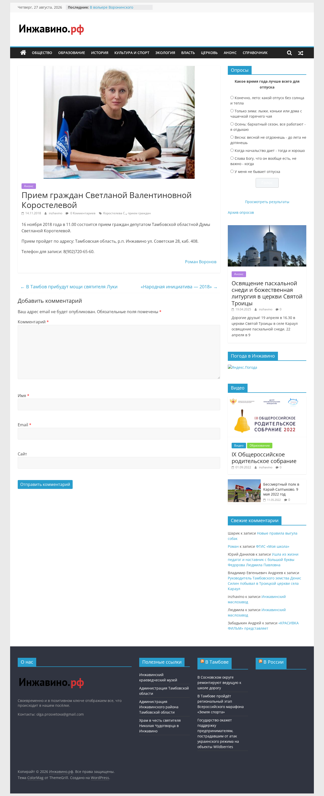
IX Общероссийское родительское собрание (264, 457)
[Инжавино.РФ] (51, 673)
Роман (233, 546)
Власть (188, 52)
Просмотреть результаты (267, 201)
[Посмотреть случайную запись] (300, 52)
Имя (23, 395)
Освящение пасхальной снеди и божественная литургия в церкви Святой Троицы (267, 293)
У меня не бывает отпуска (257, 171)
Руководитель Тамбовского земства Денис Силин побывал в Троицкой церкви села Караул (264, 583)
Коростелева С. (114, 213)
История (99, 52)
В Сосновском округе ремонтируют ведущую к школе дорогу (219, 682)
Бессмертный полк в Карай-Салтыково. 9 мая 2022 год (281, 489)
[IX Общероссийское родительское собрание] (267, 399)
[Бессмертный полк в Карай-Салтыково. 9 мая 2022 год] (244, 482)
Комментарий (33, 322)
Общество (42, 52)
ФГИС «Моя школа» (272, 546)
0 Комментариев (82, 213)
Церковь (209, 52)
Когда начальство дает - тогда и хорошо (270, 150)
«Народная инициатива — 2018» (179, 287)
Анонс (230, 52)
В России (274, 662)
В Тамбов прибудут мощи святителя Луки (68, 287)
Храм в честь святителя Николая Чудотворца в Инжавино (160, 725)
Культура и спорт (131, 52)
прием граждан (139, 213)
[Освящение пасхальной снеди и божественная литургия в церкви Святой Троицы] (267, 227)
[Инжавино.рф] (23, 52)
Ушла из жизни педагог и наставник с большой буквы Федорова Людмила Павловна (263, 559)
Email (24, 425)
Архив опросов (241, 212)
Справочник (255, 52)
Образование (71, 52)
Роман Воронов (200, 261)
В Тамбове (217, 662)
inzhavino (56, 213)
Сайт (22, 454)
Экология (165, 52)
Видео (239, 445)
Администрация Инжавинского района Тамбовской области (158, 707)
